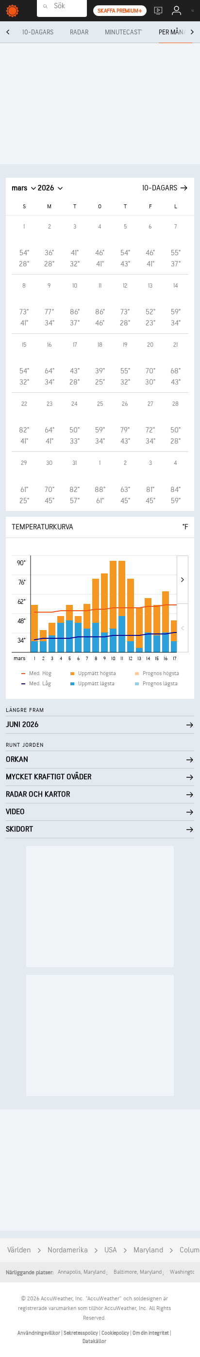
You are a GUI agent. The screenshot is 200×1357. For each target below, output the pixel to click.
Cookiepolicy (115, 1333)
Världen (19, 1250)
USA (110, 1250)
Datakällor (94, 1341)
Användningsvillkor (39, 1333)
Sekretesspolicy (81, 1333)
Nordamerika (68, 1250)
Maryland (148, 1250)
